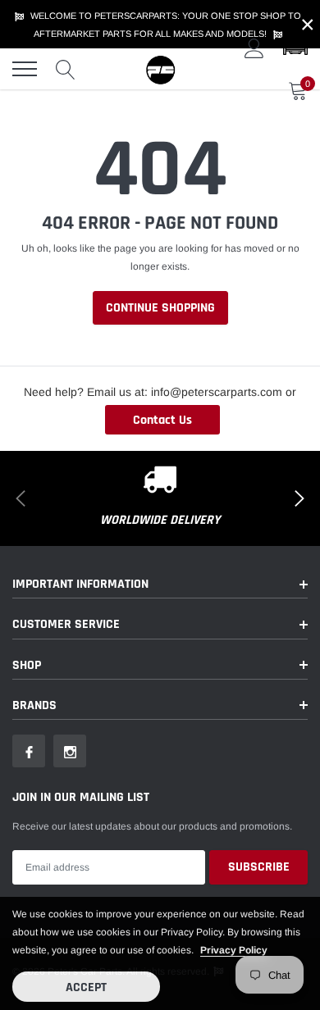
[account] (254, 48)
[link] (28, 751)
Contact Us (162, 420)
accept (86, 987)
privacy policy (233, 950)
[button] (295, 48)
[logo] (160, 68)
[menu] (24, 69)
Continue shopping (160, 307)
